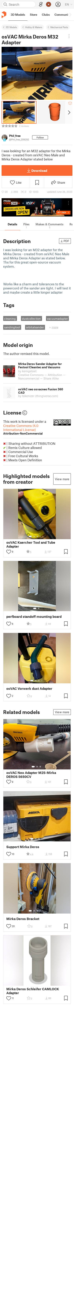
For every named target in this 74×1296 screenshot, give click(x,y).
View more (62, 479)
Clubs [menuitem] (46, 14)
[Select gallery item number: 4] (40, 536)
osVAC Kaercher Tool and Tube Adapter (30, 544)
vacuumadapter (57, 318)
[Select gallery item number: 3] (37, 536)
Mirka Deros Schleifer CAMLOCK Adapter (32, 991)
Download (39, 170)
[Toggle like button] (8, 551)
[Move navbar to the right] (70, 14)
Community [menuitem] (62, 14)
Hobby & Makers (33, 27)
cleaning (10, 318)
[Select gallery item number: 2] (34, 536)
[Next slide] (68, 112)
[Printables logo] (4, 14)
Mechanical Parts (59, 27)
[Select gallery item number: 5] (43, 536)
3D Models (11, 27)
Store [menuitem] (33, 14)
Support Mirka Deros (22, 847)
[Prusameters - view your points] (48, 4)
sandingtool (12, 327)
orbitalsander (35, 327)
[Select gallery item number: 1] (30, 536)
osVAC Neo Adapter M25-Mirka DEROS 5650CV (31, 774)
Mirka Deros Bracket (22, 919)
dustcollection (31, 318)
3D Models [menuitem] (18, 14)
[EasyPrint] (41, 4)
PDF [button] (66, 241)
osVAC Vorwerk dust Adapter (29, 688)
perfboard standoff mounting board (34, 616)
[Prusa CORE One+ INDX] (37, 207)
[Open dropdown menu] (69, 36)
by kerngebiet (27, 371)
